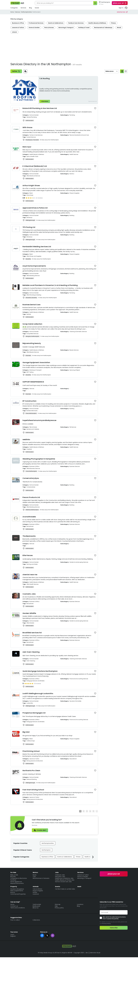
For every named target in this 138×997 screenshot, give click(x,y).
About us (35, 908)
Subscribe (114, 928)
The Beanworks (29, 536)
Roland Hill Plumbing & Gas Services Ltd (40, 108)
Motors (35, 872)
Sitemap (57, 904)
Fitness (113, 23)
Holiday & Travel (83, 27)
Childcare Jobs (60, 875)
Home (12, 12)
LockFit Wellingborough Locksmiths (38, 693)
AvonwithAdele (29, 517)
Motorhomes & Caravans (41, 878)
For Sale (13, 872)
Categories (14, 8)
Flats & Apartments (16, 891)
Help (56, 906)
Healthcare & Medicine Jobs (64, 878)
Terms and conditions (17, 908)
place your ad (118, 3)
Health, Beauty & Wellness (97, 23)
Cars (34, 876)
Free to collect (15, 920)
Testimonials (37, 904)
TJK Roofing (44, 78)
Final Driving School (31, 751)
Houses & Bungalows (17, 889)
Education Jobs (60, 876)
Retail (119, 27)
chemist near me (30, 574)
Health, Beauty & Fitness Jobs (64, 880)
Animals (35, 886)
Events (57, 886)
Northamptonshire (26, 12)
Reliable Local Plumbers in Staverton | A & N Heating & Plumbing (50, 285)
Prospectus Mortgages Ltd (34, 713)
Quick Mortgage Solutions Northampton (40, 671)
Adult (79, 886)
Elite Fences (28, 555)
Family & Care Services (76, 23)
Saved (37, 8)
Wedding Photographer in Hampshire (39, 459)
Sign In (121, 8)
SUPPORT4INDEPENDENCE (33, 382)
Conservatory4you (31, 478)
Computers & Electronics (18, 878)
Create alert (41, 830)
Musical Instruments (17, 883)
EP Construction (29, 401)
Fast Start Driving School (33, 789)
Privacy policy (59, 908)
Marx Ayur (27, 147)
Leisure (14, 32)
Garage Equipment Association (36, 362)
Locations (80, 904)
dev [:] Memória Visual (93, 953)
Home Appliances (16, 881)
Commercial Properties (18, 894)
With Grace (27, 127)
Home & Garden (34, 27)
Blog (30, 8)
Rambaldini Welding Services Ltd (37, 246)
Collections (36, 920)
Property (13, 886)
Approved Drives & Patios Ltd (35, 208)
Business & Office (18, 23)
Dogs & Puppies (38, 891)
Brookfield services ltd (32, 632)
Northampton (46, 850)
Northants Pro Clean (31, 770)
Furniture (13, 880)
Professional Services (36, 23)
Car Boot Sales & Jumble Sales (65, 889)
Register (13, 936)
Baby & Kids (14, 875)
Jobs (57, 872)
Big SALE (26, 732)
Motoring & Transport (66, 27)
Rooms (12, 892)
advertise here (121, 12)
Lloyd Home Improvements (34, 266)
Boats (34, 875)
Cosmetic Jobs (29, 594)
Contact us (14, 906)
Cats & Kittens (37, 889)
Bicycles (13, 876)
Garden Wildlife (29, 613)
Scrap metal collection (32, 324)
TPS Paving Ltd (29, 227)
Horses (35, 892)
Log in (12, 934)
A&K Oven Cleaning (31, 652)
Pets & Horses (49, 27)
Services (23, 8)
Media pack (36, 906)
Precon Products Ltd (31, 497)
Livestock (36, 894)
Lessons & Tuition (18, 27)
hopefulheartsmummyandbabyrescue (39, 420)
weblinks (26, 439)
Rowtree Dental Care (31, 304)
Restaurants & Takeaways (103, 27)
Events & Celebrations (55, 23)
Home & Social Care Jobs (63, 881)
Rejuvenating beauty (32, 343)
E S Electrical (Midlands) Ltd (35, 166)
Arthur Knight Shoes (31, 185)
